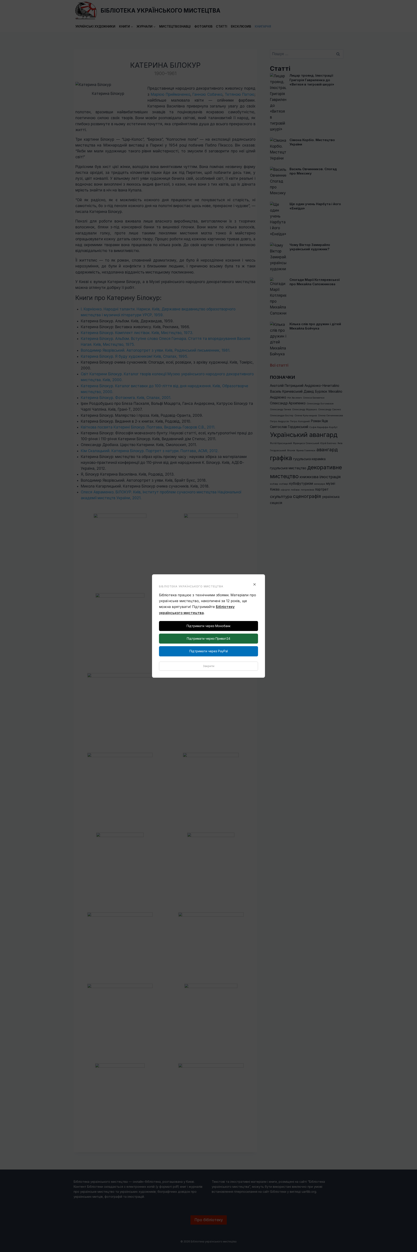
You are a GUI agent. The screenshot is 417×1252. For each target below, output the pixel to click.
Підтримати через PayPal (208, 651)
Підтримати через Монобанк (208, 626)
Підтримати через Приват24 (208, 638)
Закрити (208, 666)
